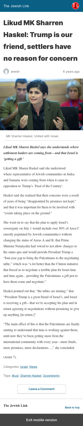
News (33, 366)
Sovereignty (51, 375)
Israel (24, 366)
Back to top (72, 407)
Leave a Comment (41, 389)
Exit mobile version (41, 420)
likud (15, 375)
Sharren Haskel (30, 375)
